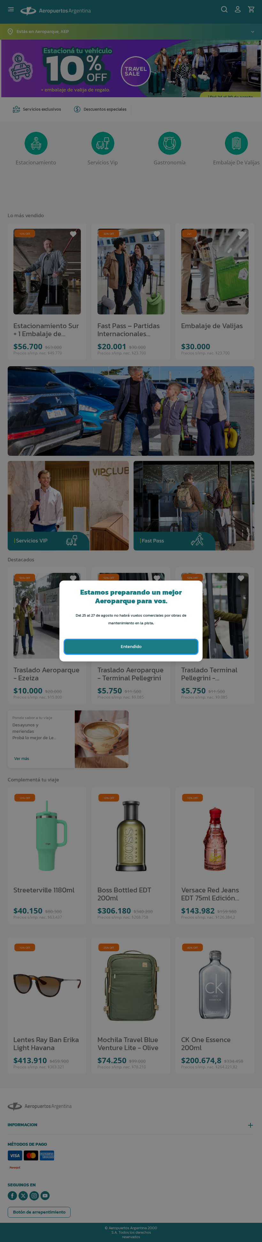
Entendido (131, 646)
